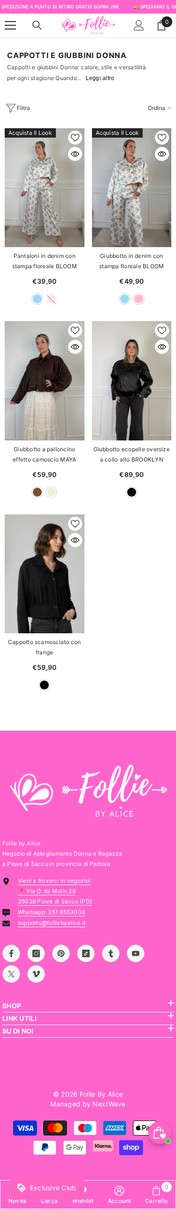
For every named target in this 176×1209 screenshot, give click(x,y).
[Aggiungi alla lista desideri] (75, 138)
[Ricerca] (37, 25)
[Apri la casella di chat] (159, 1132)
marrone (37, 492)
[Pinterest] (61, 953)
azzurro (37, 299)
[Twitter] (11, 974)
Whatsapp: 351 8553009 (51, 912)
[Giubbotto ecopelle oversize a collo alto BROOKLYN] (132, 380)
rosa (139, 299)
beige (51, 492)
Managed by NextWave (87, 1104)
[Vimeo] (36, 974)
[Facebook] (11, 953)
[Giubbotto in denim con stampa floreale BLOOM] (132, 187)
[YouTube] (136, 953)
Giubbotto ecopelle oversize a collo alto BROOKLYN (131, 454)
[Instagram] (36, 953)
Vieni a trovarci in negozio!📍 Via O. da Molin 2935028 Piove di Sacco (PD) (55, 891)
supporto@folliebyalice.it (51, 922)
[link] (119, 1194)
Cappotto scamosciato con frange (44, 647)
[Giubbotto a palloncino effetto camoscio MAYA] (44, 380)
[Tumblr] (111, 953)
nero (132, 492)
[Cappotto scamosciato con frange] (44, 573)
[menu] (10, 25)
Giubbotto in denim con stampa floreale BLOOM (131, 261)
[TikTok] (86, 953)
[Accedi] (139, 25)
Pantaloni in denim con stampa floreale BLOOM (44, 261)
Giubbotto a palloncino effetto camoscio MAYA (44, 454)
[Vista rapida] (75, 154)
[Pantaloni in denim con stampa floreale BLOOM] (44, 187)
